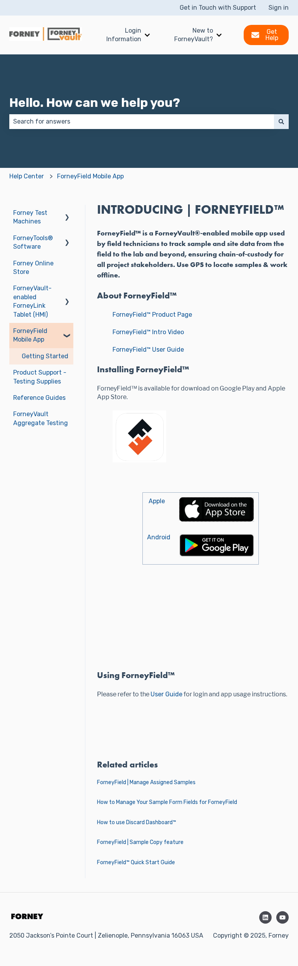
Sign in (279, 7)
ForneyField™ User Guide (148, 349)
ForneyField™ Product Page (152, 314)
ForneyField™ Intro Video (148, 332)
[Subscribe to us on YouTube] (282, 917)
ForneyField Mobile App (90, 176)
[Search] (281, 121)
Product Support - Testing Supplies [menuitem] (39, 377)
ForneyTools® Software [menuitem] (33, 242)
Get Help (271, 35)
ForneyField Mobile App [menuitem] (30, 335)
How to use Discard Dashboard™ (136, 822)
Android (158, 537)
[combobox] (141, 121)
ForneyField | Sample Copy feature (140, 842)
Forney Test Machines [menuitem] (30, 217)
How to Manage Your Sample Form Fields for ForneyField (167, 802)
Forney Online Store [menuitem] (33, 268)
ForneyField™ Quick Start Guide (136, 862)
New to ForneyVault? (193, 35)
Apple (157, 501)
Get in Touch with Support (218, 7)
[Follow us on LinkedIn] (265, 917)
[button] (67, 213)
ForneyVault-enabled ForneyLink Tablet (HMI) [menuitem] (32, 301)
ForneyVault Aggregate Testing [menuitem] (40, 418)
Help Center (26, 176)
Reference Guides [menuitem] (39, 397)
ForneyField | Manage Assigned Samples (146, 782)
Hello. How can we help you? (94, 102)
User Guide (166, 694)
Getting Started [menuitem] (45, 356)
